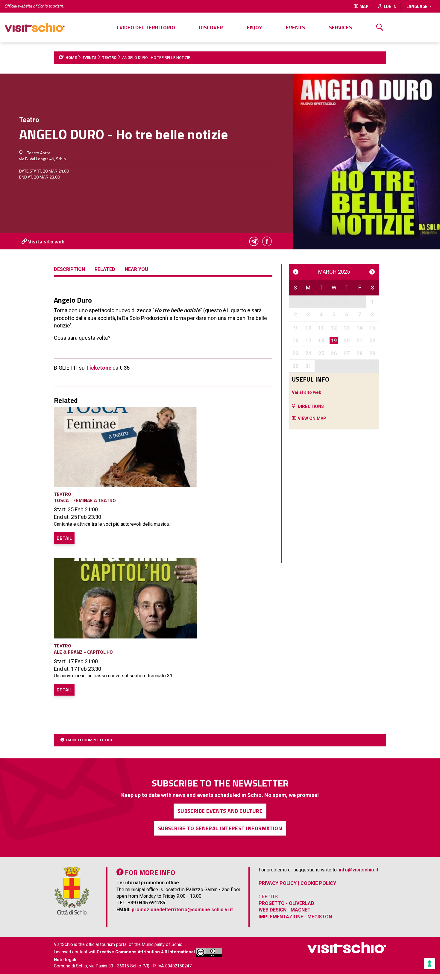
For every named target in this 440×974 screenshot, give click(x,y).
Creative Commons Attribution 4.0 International (146, 952)
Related (105, 269)
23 (295, 301)
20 (347, 340)
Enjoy (254, 27)
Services (340, 27)
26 (334, 301)
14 (359, 327)
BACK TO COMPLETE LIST (89, 740)
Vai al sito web (306, 392)
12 (334, 327)
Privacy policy (278, 883)
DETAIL (64, 538)
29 (372, 353)
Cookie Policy (318, 883)
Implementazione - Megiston (295, 917)
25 (321, 301)
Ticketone (98, 368)
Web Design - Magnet (285, 910)
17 (308, 340)
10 (308, 327)
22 (372, 340)
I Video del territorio (146, 27)
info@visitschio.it (358, 870)
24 (308, 301)
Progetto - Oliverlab (286, 903)
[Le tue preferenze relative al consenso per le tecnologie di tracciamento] (429, 963)
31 (308, 366)
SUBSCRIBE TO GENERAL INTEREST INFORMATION (220, 828)
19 (334, 340)
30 (295, 366)
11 (321, 327)
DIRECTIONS (311, 406)
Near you (136, 269)
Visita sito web (46, 241)
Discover (211, 27)
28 (359, 301)
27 (347, 301)
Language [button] (417, 6)
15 (372, 327)
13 (347, 327)
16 (295, 340)
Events (295, 27)
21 (359, 340)
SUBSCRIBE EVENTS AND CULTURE (220, 811)
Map (363, 6)
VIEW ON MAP (312, 418)
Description (69, 269)
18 (321, 340)
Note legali (65, 959)
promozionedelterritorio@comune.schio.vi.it (182, 909)
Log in (390, 6)
